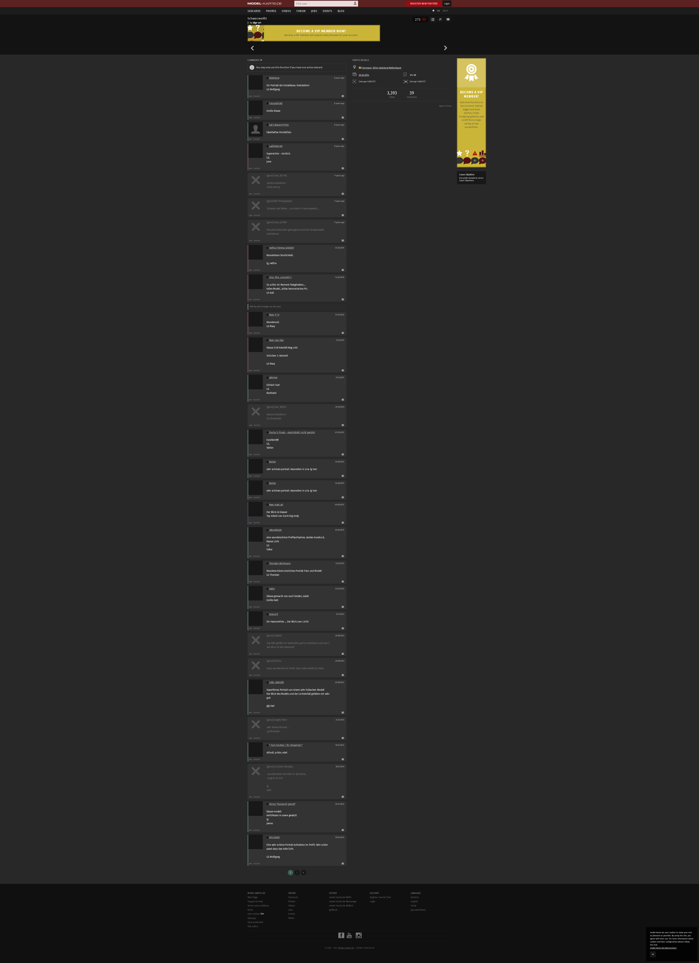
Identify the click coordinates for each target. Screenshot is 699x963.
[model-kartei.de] (264, 3)
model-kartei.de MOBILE (341, 905)
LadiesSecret (276, 146)
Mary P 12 (274, 314)
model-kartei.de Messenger (343, 901)
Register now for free (424, 3)
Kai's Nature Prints (279, 124)
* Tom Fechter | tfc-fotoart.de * (286, 745)
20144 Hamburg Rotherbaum (387, 68)
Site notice (253, 926)
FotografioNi (276, 103)
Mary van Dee (276, 340)
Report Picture (445, 106)
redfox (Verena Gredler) (281, 247)
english (414, 901)
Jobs (314, 11)
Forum (301, 11)
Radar (291, 918)
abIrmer (273, 377)
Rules (250, 910)
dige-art (257, 22)
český (413, 905)
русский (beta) (418, 910)
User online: (256, 914)
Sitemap (252, 918)
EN (438, 11)
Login (447, 3)
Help (445, 11)
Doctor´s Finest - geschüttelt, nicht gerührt (292, 432)
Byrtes (272, 461)
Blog (341, 11)
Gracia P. (273, 614)
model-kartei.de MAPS (340, 897)
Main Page (253, 897)
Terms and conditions (258, 905)
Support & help (255, 901)
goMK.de (333, 910)
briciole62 (274, 837)
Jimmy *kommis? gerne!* (282, 804)
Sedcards (254, 11)
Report (257, 96)
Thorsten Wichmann (280, 563)
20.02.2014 (364, 75)
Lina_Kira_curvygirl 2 (280, 277)
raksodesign (275, 530)
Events (327, 11)
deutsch (415, 897)
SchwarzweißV (257, 18)
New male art (276, 504)
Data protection (255, 922)
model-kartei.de (346, 948)
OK (653, 954)
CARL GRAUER (276, 682)
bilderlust (274, 77)
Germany (367, 68)
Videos (286, 11)
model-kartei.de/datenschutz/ (663, 948)
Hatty (272, 588)
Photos (271, 11)
